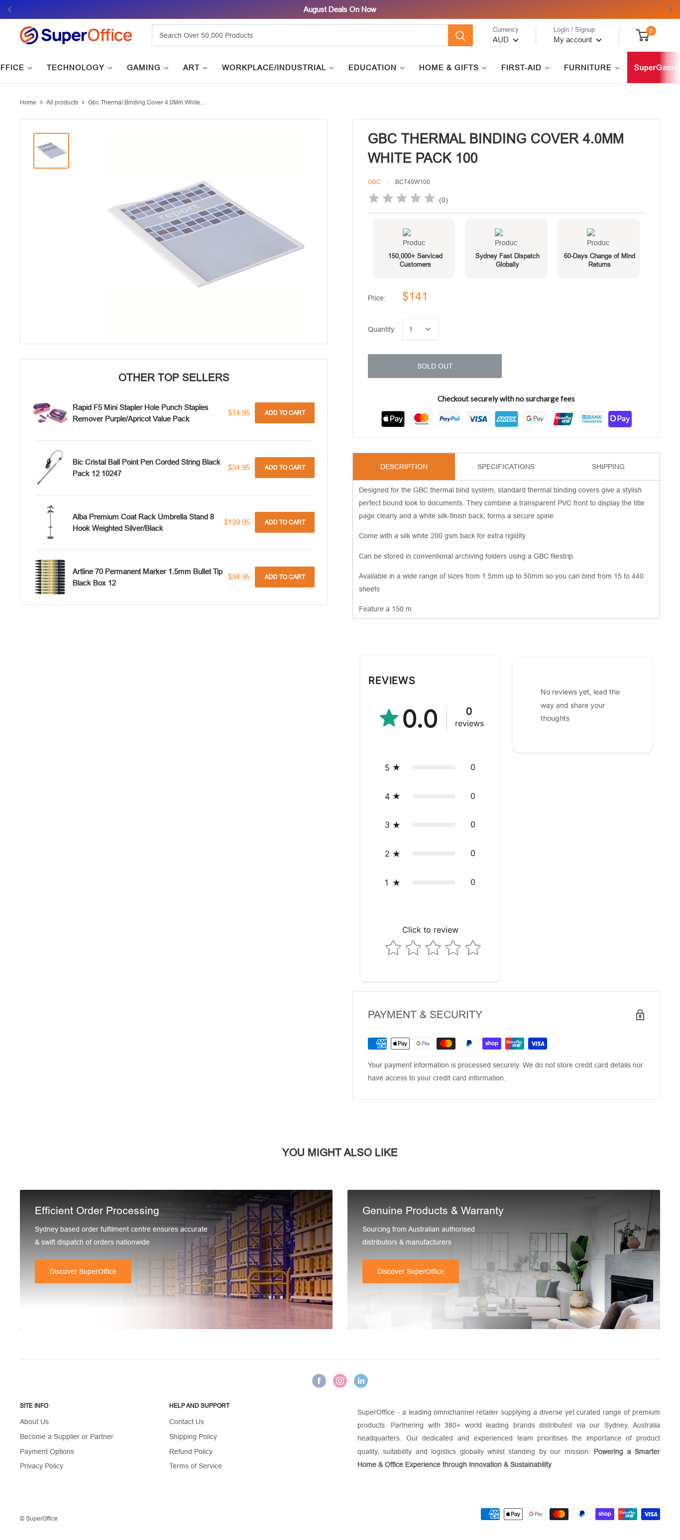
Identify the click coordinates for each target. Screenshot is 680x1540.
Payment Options (47, 1451)
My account (574, 39)
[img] (402, 199)
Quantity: (382, 329)
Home (28, 102)
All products (62, 102)
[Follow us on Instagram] (340, 1380)
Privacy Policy (41, 1466)
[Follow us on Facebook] (319, 1380)
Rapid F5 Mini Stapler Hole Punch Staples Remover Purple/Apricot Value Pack (141, 413)
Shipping (608, 467)
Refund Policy (191, 1451)
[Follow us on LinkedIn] (361, 1380)
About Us (34, 1422)
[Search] (460, 35)
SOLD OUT (435, 366)
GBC (374, 182)
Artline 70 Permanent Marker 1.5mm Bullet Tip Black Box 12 (148, 577)
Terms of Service (195, 1466)
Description (404, 467)
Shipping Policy (193, 1437)
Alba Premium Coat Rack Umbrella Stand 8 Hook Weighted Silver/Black (143, 522)
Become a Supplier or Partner (66, 1437)
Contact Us (186, 1422)
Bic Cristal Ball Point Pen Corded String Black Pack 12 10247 (147, 468)
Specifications (506, 467)
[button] (430, 767)
